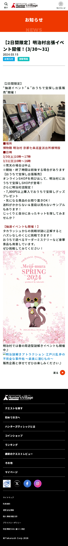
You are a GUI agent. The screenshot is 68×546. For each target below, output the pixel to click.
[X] (17, 483)
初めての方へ (12, 417)
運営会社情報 (8, 510)
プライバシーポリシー (12, 522)
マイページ (11, 472)
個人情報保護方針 (10, 516)
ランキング (11, 444)
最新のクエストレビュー (19, 454)
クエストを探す (14, 408)
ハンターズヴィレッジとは (20, 426)
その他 (9, 463)
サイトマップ (8, 497)
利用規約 (6, 503)
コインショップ (14, 435)
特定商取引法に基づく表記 (14, 529)
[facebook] (27, 483)
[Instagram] (37, 483)
